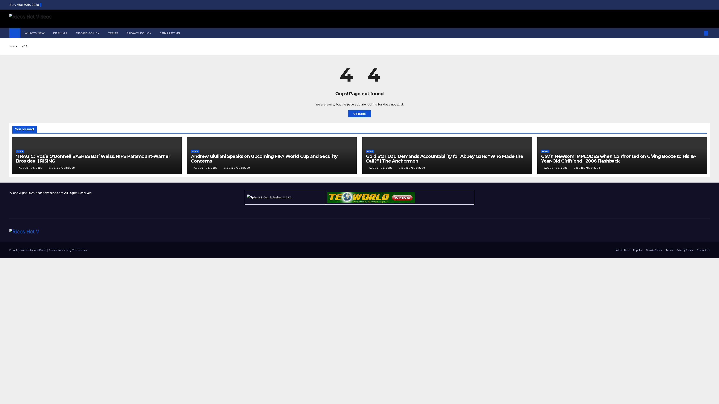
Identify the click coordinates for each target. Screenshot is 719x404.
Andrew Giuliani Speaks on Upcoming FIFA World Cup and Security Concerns (264, 159)
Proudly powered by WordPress (28, 250)
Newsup (63, 250)
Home (13, 46)
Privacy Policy (138, 33)
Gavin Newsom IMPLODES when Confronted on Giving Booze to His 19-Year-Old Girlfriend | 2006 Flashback (618, 159)
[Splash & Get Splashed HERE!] (285, 197)
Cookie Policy (88, 33)
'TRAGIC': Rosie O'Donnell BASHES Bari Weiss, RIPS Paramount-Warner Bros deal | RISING (93, 159)
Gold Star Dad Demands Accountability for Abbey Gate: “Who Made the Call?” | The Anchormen (444, 159)
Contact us (170, 33)
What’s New (35, 33)
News (20, 151)
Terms (113, 33)
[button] (700, 33)
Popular (60, 33)
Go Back (359, 114)
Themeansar (79, 250)
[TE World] (399, 197)
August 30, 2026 (31, 167)
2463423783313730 (61, 167)
